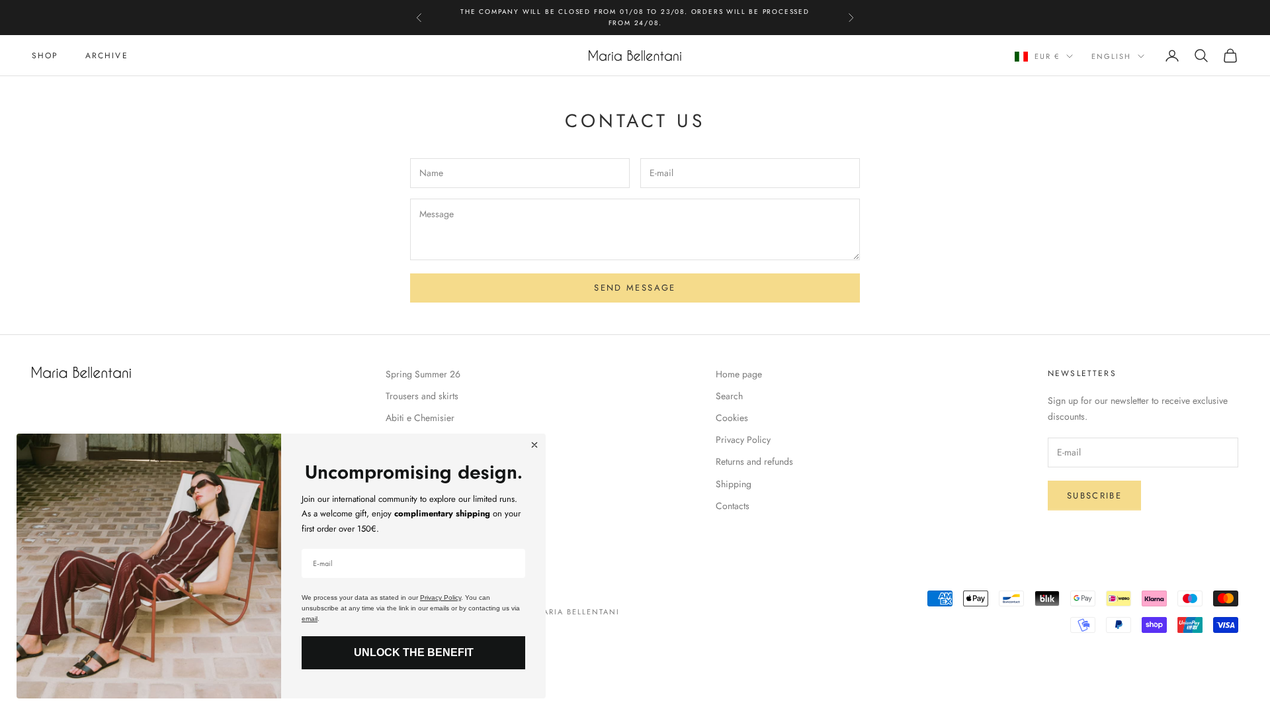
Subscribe (1094, 495)
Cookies (732, 417)
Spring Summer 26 (423, 374)
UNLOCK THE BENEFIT (414, 652)
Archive (106, 56)
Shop (45, 56)
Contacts (732, 505)
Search (729, 396)
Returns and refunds (754, 461)
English (1111, 56)
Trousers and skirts (422, 396)
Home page (739, 374)
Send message (634, 287)
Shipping (733, 484)
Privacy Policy (743, 439)
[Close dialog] (534, 445)
